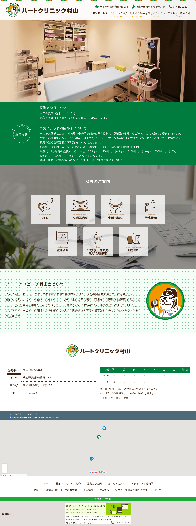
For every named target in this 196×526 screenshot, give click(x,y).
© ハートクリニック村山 (98, 499)
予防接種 (151, 217)
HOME (96, 13)
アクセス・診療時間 (179, 14)
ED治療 (133, 249)
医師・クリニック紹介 (115, 14)
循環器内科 (80, 217)
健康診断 (63, 249)
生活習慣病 (116, 217)
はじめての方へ (156, 14)
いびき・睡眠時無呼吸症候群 (98, 250)
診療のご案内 (137, 14)
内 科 (45, 217)
